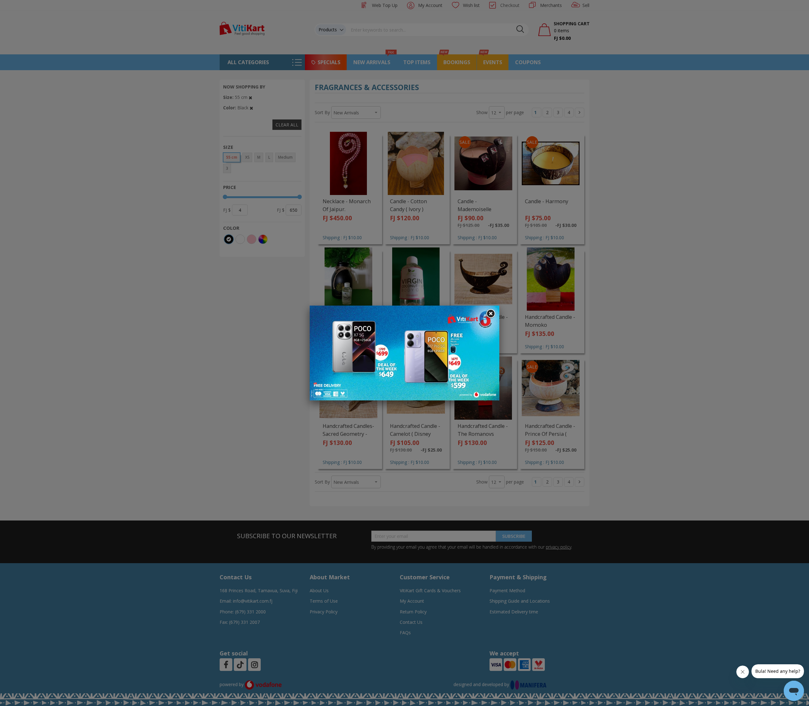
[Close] (490, 314)
